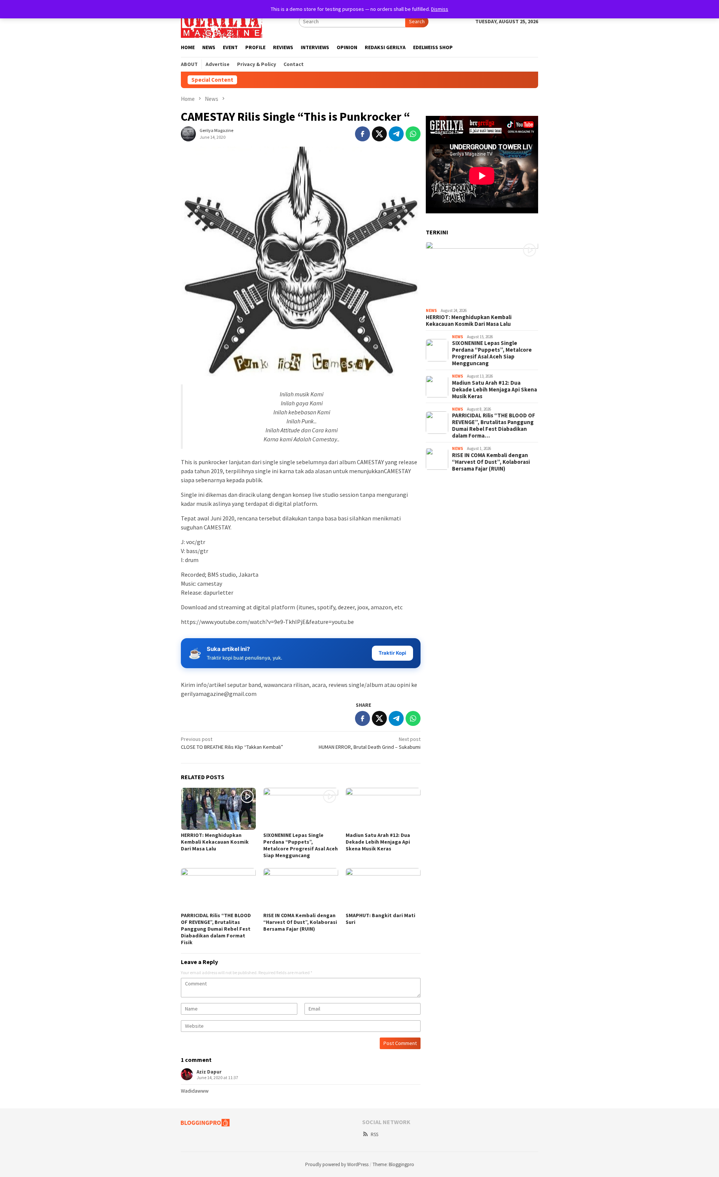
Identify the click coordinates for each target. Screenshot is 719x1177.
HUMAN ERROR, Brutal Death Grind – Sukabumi (370, 743)
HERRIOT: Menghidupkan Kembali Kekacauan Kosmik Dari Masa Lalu (215, 842)
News (431, 310)
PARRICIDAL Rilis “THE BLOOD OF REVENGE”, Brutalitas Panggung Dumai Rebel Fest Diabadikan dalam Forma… (493, 425)
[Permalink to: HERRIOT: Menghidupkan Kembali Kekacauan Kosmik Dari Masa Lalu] (218, 809)
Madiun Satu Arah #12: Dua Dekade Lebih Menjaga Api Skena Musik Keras (378, 842)
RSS (374, 1134)
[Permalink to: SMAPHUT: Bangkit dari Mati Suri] (383, 889)
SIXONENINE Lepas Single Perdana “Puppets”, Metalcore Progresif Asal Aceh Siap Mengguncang (300, 845)
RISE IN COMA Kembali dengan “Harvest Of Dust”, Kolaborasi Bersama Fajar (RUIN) (300, 922)
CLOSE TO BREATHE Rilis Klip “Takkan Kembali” (232, 743)
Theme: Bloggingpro (393, 1164)
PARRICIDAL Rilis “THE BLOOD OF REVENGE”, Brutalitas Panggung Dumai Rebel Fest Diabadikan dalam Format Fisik (216, 929)
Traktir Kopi (392, 653)
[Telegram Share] (396, 133)
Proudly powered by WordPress (336, 1164)
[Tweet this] (379, 133)
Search (417, 21)
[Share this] (362, 133)
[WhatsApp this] (413, 133)
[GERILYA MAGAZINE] (221, 21)
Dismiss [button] (439, 9)
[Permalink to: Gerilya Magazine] (188, 133)
